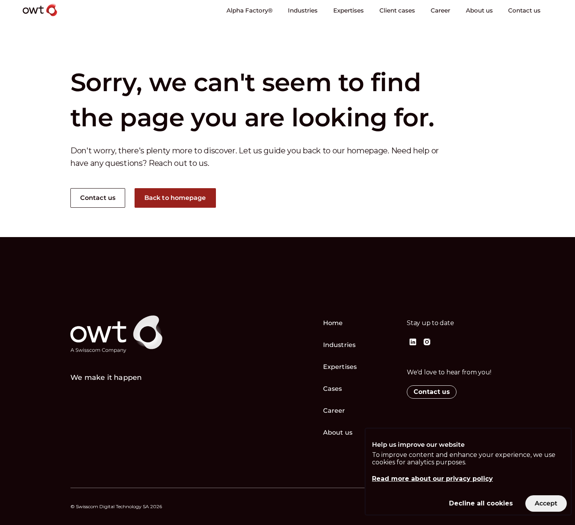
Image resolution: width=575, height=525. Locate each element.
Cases (332, 388)
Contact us (524, 10)
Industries (303, 10)
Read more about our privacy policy (432, 478)
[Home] (60, 17)
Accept (546, 503)
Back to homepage (175, 197)
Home (333, 323)
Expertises (348, 10)
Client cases (397, 10)
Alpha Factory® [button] (249, 10)
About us (479, 10)
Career (440, 10)
